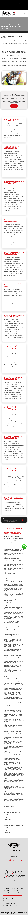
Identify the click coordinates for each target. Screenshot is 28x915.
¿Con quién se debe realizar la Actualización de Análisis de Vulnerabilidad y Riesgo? (12, 253)
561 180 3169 (6, 3)
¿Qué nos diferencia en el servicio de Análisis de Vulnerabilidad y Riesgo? (13, 689)
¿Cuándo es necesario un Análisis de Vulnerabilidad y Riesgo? (13, 316)
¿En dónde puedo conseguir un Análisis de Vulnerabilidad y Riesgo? (13, 565)
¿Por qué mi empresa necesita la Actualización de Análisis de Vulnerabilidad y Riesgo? (13, 183)
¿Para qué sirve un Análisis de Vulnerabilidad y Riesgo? (12, 120)
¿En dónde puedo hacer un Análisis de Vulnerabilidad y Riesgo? (13, 569)
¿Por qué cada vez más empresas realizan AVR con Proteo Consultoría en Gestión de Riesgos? (13, 725)
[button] (14, 120)
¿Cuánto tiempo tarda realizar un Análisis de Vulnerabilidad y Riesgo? (12, 666)
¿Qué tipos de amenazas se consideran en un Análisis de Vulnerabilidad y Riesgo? (14, 585)
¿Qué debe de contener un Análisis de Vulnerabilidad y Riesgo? (13, 554)
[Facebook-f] (6, 860)
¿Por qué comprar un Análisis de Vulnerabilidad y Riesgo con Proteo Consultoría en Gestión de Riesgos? (12, 693)
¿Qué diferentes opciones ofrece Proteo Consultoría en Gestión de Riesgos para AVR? (14, 720)
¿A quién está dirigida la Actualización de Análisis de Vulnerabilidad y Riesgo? (11, 220)
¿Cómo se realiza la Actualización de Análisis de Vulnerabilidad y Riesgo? (13, 285)
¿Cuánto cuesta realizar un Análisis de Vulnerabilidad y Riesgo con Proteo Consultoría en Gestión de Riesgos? (13, 768)
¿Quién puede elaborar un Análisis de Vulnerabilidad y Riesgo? (13, 561)
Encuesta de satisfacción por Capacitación (14, 888)
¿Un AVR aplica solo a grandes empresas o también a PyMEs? (12, 622)
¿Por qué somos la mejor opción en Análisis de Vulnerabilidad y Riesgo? (13, 711)
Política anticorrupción (9, 903)
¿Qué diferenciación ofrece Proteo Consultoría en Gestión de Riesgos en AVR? (13, 715)
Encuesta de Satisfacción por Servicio (12, 892)
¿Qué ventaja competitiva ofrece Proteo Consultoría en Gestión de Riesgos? (12, 763)
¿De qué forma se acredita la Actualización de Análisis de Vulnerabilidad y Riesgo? (11, 347)
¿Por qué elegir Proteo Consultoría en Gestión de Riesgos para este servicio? (13, 755)
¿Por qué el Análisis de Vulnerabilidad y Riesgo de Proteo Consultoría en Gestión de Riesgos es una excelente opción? (13, 684)
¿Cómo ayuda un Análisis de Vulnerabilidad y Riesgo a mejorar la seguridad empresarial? (12, 670)
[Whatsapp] (17, 860)
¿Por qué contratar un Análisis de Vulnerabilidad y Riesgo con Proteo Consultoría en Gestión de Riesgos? (12, 730)
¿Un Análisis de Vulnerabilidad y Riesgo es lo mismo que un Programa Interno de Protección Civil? (13, 594)
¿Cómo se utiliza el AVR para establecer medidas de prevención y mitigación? (12, 635)
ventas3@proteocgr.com (20, 7)
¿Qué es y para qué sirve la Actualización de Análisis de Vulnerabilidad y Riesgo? (11, 147)
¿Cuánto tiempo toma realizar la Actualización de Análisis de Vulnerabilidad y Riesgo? (13, 437)
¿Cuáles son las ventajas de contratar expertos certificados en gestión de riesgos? (13, 747)
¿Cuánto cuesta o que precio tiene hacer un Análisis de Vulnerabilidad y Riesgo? (13, 498)
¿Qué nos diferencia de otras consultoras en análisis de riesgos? (12, 759)
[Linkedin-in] (21, 860)
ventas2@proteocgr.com (8, 6)
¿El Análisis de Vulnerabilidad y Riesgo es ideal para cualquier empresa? (13, 734)
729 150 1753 (14, 3)
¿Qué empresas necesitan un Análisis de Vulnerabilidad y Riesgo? (13, 662)
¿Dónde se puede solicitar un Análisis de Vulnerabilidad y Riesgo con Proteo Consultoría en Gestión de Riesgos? (14, 654)
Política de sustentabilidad (10, 905)
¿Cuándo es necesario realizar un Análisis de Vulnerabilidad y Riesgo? (12, 650)
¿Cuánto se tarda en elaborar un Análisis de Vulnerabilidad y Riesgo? (12, 533)
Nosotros (14, 881)
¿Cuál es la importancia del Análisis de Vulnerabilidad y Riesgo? (13, 573)
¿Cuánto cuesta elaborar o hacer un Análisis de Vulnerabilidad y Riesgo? (13, 558)
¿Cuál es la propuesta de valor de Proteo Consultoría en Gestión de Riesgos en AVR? (14, 707)
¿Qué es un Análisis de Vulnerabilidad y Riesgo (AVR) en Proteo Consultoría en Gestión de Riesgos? (13, 640)
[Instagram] (10, 860)
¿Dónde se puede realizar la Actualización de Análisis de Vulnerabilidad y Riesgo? (11, 408)
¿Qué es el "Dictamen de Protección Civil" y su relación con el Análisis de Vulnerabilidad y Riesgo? (13, 608)
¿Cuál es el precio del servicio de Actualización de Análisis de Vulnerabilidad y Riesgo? (12, 469)
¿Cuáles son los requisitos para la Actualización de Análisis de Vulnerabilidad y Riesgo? (13, 378)
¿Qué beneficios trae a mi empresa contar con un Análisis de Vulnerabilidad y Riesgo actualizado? (13, 604)
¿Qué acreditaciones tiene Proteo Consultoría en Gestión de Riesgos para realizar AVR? (13, 702)
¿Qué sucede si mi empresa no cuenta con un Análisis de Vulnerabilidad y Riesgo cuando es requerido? (13, 617)
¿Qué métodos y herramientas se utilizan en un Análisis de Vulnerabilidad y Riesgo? (13, 577)
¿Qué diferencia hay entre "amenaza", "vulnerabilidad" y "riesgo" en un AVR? (13, 581)
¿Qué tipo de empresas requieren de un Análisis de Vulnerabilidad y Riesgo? (14, 550)
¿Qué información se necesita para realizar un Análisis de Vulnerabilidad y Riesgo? (13, 675)
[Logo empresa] (12, 14)
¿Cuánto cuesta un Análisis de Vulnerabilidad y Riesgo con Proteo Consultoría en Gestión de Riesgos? (12, 680)
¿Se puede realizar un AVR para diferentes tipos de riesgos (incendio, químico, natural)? (13, 599)
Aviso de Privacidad (8, 898)
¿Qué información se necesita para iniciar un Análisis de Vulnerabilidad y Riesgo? (13, 589)
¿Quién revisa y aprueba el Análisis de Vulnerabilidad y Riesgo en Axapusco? (13, 613)
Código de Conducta (8, 900)
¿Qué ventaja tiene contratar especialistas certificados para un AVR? (13, 698)
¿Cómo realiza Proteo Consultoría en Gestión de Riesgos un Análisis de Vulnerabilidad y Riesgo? (13, 645)
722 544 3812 (22, 3)
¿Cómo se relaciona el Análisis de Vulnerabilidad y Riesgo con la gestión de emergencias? (13, 626)
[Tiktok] (14, 860)
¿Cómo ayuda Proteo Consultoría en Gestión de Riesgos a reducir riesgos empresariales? (13, 742)
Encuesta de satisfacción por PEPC (12, 890)
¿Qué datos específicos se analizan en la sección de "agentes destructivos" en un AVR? (13, 631)
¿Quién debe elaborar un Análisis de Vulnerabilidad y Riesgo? (13, 658)
